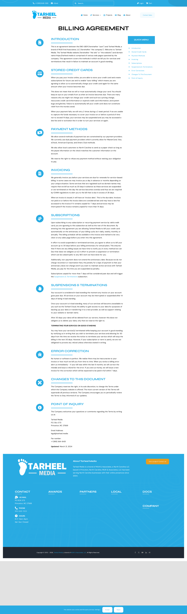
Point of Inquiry (137, 78)
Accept (107, 610)
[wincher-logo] (91, 496)
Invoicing (135, 59)
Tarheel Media (58, 552)
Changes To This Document (142, 74)
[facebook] (135, 552)
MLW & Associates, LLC (78, 552)
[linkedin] (146, 552)
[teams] (149, 552)
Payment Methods (138, 56)
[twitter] (139, 552)
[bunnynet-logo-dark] (91, 502)
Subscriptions (137, 63)
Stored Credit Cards (139, 52)
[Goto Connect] (142, 552)
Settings (97, 609)
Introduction (136, 48)
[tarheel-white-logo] (42, 459)
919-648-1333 (21, 511)
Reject (118, 610)
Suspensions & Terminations (66, 276)
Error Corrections (138, 71)
